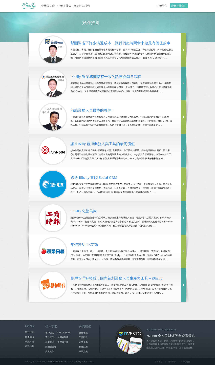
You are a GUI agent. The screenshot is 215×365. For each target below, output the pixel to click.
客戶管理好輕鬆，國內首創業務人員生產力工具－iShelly (116, 278)
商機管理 (49, 342)
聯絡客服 (83, 332)
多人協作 (49, 351)
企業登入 (162, 5)
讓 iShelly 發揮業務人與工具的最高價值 (103, 144)
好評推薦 (29, 346)
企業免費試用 (179, 6)
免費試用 (83, 347)
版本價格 (29, 337)
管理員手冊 (62, 342)
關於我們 (29, 332)
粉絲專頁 (29, 341)
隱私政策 (172, 361)
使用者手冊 (62, 337)
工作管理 (49, 337)
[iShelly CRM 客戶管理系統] (29, 6)
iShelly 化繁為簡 (84, 211)
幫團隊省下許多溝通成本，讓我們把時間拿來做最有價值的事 (120, 43)
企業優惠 (83, 342)
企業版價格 (64, 5)
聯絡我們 (186, 361)
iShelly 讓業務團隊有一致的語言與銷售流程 (106, 77)
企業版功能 (48, 5)
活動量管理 (50, 347)
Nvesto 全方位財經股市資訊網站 (170, 336)
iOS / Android (63, 332)
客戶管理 (49, 332)
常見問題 (83, 337)
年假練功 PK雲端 (84, 245)
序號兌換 (83, 351)
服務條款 (159, 361)
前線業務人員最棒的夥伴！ (93, 110)
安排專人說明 (82, 5)
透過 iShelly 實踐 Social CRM (94, 177)
